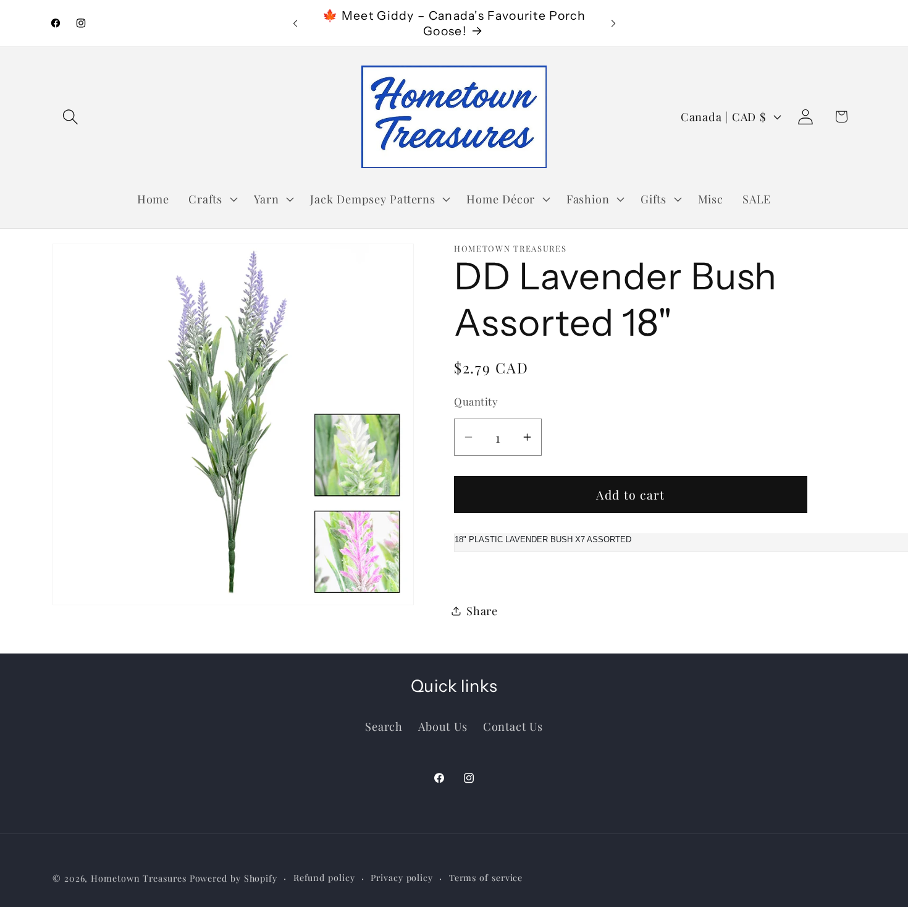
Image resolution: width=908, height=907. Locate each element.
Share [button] (482, 610)
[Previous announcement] (295, 23)
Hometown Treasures (138, 878)
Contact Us (513, 725)
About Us (442, 725)
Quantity (476, 401)
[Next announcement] (613, 23)
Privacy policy (402, 877)
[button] (70, 116)
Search (384, 725)
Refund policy (324, 877)
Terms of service (486, 877)
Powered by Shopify (233, 878)
